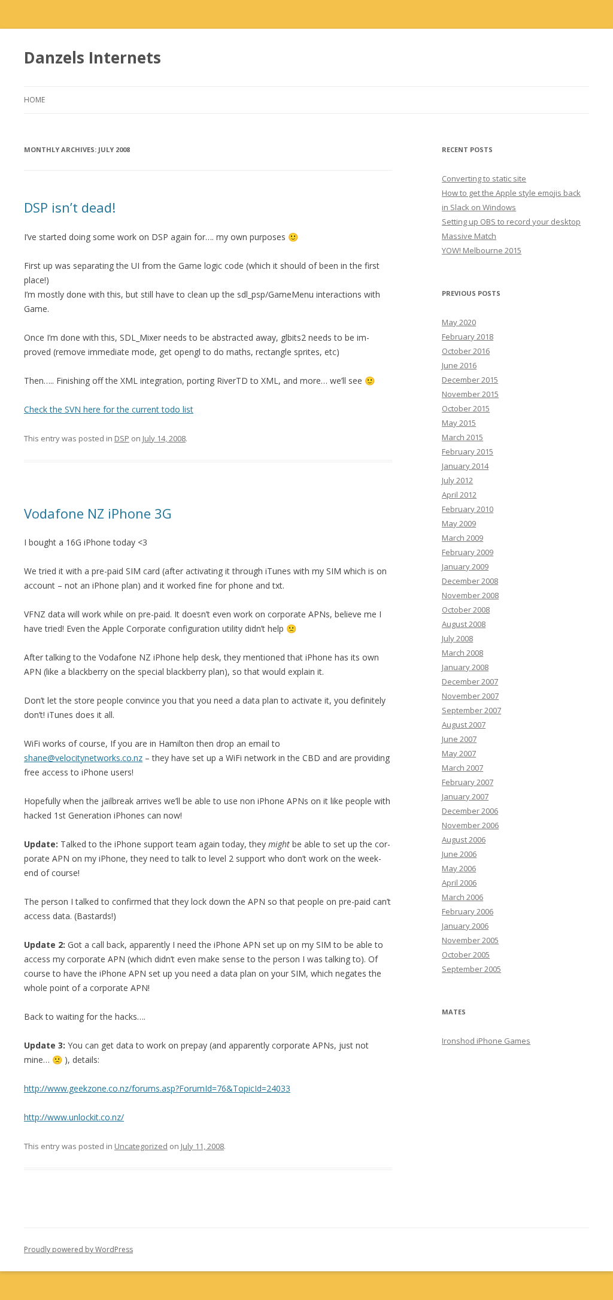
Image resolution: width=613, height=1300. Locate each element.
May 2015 (459, 422)
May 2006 (459, 868)
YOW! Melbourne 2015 (481, 250)
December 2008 (470, 580)
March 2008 (462, 652)
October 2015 (466, 408)
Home (34, 100)
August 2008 (463, 624)
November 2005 (470, 940)
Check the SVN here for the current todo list (108, 409)
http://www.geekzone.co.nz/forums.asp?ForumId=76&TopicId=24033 (157, 1088)
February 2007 (467, 782)
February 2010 (467, 509)
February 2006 (467, 911)
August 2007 (463, 724)
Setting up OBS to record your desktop (511, 221)
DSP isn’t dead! (70, 207)
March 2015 (462, 437)
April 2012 (459, 494)
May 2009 (459, 523)
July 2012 (457, 480)
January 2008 (465, 667)
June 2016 (459, 365)
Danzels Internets (92, 57)
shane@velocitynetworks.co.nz (83, 757)
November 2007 (470, 695)
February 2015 (467, 451)
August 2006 (463, 839)
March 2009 (462, 537)
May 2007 (459, 753)
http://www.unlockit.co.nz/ (74, 1117)
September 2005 (471, 968)
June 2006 (459, 854)
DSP (121, 438)
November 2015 (470, 394)
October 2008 (466, 609)
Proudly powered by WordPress (78, 1249)
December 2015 (470, 379)
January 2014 (465, 465)
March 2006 (462, 897)
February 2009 (467, 552)
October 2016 (466, 351)
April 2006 (459, 882)
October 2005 (466, 954)
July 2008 (457, 638)
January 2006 (465, 925)
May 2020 (459, 322)
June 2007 (459, 739)
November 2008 (470, 595)
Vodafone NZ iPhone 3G (98, 513)
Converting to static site (484, 178)
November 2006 (470, 825)
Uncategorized (141, 1146)
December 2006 (470, 810)
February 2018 (467, 336)
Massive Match (469, 236)
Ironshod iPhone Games (486, 1040)
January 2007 (465, 796)
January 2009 (465, 566)
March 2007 (462, 767)
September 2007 (471, 710)
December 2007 (470, 681)
